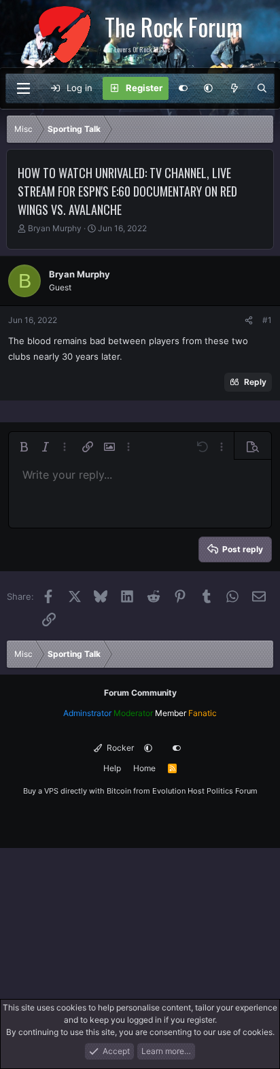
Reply (255, 382)
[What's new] (235, 88)
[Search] (262, 88)
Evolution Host (178, 791)
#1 (267, 320)
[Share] (249, 320)
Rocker (119, 748)
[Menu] (23, 88)
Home (144, 768)
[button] (208, 88)
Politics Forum (232, 791)
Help (112, 768)
